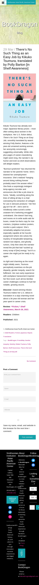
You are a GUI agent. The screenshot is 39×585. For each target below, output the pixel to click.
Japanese (24, 333)
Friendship (20, 340)
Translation (7, 336)
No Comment (31, 361)
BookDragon (19, 24)
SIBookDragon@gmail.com (29, 576)
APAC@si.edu (11, 493)
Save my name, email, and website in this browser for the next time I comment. (19, 428)
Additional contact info (12, 499)
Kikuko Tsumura (21, 344)
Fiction (17, 333)
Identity (12, 344)
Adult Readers (10, 333)
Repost (30, 333)
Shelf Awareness (14, 348)
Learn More (21, 553)
